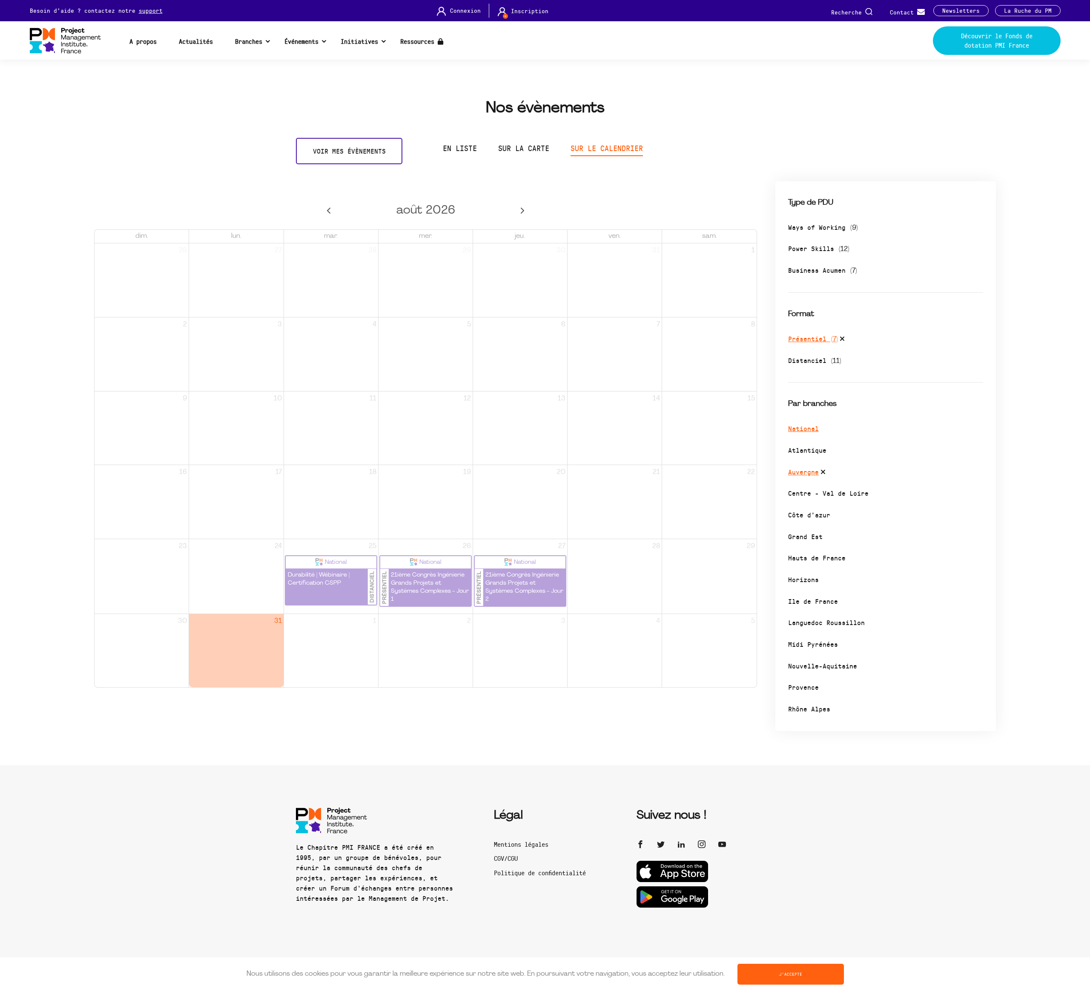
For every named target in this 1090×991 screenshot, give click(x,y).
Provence (803, 687)
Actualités (196, 41)
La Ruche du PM (1028, 11)
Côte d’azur (809, 514)
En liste (460, 148)
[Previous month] (328, 211)
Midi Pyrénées (813, 644)
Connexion (465, 10)
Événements (301, 41)
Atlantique (807, 450)
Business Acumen (822, 270)
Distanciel (814, 360)
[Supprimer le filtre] (842, 340)
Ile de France (813, 601)
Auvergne (803, 471)
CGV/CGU (506, 858)
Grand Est (805, 536)
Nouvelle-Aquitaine (822, 665)
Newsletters (961, 11)
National (803, 428)
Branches (248, 41)
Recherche (848, 11)
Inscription (529, 11)
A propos (143, 41)
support (151, 10)
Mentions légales (521, 844)
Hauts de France (817, 557)
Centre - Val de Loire (828, 492)
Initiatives (359, 41)
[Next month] (522, 211)
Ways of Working (823, 227)
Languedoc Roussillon (826, 622)
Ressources (419, 41)
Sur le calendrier (607, 148)
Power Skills (818, 248)
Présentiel (813, 338)
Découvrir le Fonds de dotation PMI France (997, 40)
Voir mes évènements (349, 150)
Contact (903, 11)
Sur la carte (523, 148)
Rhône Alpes (809, 708)
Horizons (803, 579)
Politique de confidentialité (540, 872)
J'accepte (790, 974)
